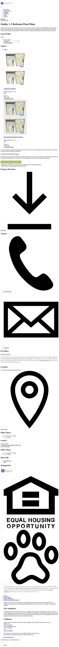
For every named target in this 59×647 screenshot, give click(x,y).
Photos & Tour (7, 11)
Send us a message (8, 630)
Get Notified (7, 98)
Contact (5, 16)
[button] (31, 529)
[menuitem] (31, 9)
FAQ (5, 462)
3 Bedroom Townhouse (10, 88)
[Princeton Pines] (7, 473)
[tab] (31, 49)
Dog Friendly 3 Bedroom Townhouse (13, 137)
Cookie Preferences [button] (8, 598)
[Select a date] (18, 41)
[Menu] (1, 7)
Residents (3, 19)
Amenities (6, 12)
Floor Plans (6, 9)
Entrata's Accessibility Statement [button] (11, 600)
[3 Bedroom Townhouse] (15, 68)
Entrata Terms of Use (9, 637)
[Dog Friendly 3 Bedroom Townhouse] (15, 116)
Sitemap (6, 595)
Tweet (5, 645)
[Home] (7, 5)
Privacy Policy (7, 597)
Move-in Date (7, 39)
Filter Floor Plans (8, 42)
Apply (5, 15)
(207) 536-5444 (4, 20)
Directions (6, 13)
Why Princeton (7, 460)
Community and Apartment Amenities (10, 154)
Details (12, 98)
